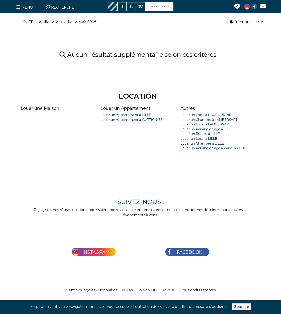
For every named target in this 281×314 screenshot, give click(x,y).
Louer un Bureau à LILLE (200, 134)
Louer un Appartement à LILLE (126, 115)
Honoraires (107, 290)
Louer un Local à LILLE (198, 139)
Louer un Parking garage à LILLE (206, 129)
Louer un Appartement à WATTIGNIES (131, 120)
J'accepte (241, 307)
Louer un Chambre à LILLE (202, 143)
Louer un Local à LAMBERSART (205, 124)
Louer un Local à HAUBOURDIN (206, 115)
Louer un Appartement (126, 108)
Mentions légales (80, 290)
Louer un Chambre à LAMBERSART (209, 120)
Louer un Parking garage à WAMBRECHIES (214, 148)
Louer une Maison (40, 108)
